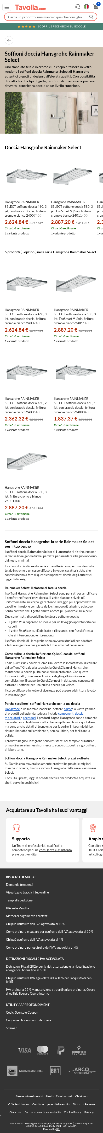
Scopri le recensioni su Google (62, 26)
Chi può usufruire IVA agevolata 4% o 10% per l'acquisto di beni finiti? (49, 980)
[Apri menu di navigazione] (6, 7)
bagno (68, 709)
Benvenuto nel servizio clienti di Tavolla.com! (44, 1096)
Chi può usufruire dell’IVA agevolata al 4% (34, 939)
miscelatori (13, 718)
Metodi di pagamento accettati (27, 916)
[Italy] (86, 6)
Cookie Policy (72, 1112)
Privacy (89, 1112)
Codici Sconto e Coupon (22, 1012)
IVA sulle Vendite (17, 908)
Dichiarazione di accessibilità (42, 1112)
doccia (40, 86)
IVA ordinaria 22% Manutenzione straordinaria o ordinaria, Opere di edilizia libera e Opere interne (50, 991)
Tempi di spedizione (19, 900)
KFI (58, 1128)
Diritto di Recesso (84, 1104)
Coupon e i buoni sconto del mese (28, 1020)
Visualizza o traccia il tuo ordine (27, 892)
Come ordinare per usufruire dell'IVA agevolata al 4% (42, 947)
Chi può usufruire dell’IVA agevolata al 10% (35, 924)
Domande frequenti (19, 885)
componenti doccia (71, 713)
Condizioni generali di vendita (50, 1104)
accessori (29, 718)
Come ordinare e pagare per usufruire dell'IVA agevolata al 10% (49, 931)
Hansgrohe (12, 709)
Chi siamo (81, 1096)
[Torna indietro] (9, 40)
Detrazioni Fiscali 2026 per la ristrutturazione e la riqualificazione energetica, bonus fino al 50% (50, 968)
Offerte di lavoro (18, 1104)
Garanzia (15, 1112)
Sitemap (11, 1028)
